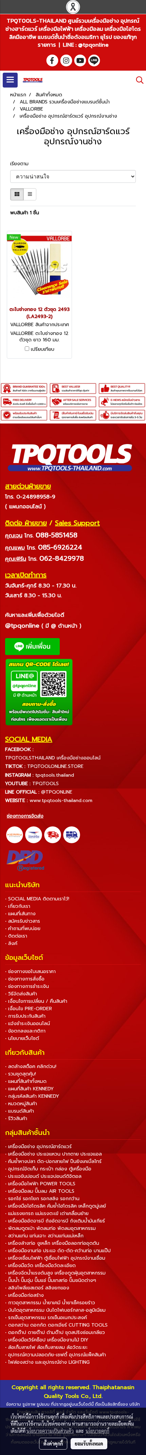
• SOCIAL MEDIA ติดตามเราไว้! (37, 898)
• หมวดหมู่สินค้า (21, 1103)
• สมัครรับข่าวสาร (22, 921)
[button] (137, 80)
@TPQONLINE (56, 792)
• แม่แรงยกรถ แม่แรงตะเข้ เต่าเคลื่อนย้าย (47, 1213)
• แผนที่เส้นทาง (20, 913)
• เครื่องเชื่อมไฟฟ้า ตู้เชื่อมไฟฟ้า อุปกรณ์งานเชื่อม (55, 1258)
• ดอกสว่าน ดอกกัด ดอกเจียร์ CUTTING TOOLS (56, 1325)
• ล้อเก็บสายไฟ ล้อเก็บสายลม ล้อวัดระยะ (46, 1347)
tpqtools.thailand (54, 775)
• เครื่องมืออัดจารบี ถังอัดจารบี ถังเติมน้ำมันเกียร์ (55, 1220)
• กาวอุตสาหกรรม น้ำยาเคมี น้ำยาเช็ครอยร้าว (50, 1302)
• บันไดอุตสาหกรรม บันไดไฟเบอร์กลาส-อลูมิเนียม (55, 1310)
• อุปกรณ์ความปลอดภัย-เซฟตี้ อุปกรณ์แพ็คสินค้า (55, 1354)
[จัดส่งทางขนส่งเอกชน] (71, 835)
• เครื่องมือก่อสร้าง (24, 1295)
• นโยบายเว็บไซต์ (22, 1038)
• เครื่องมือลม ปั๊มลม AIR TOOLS (39, 1191)
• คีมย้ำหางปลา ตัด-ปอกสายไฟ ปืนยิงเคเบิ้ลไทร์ (53, 1161)
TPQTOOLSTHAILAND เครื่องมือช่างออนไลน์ (53, 757)
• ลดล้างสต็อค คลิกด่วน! (30, 1066)
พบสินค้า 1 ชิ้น (24, 212)
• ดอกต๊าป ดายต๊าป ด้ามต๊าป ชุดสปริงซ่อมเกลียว (55, 1332)
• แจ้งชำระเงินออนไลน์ (27, 1023)
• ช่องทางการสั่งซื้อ (24, 979)
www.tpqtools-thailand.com (61, 800)
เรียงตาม (22, 163)
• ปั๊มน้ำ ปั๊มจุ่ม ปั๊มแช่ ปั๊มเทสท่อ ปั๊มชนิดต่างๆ (50, 1280)
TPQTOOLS (45, 783)
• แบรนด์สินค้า (19, 1111)
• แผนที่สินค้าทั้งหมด (26, 1081)
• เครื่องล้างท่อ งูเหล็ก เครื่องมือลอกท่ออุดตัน (52, 1243)
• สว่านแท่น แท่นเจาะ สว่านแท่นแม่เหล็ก (44, 1235)
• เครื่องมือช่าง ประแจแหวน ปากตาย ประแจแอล (53, 1154)
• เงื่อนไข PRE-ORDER (28, 1008)
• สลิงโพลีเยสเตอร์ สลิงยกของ (37, 1287)
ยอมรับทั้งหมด (89, 1443)
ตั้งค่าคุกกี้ (53, 1443)
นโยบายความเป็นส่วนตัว (50, 1431)
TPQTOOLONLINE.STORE (55, 766)
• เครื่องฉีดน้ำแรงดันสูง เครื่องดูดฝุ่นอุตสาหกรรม (55, 1273)
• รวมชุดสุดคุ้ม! (20, 1073)
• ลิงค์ (11, 943)
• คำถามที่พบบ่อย (22, 928)
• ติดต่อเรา (16, 936)
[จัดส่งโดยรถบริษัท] (52, 835)
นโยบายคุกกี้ (97, 1431)
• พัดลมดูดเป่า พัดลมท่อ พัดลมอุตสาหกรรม (50, 1228)
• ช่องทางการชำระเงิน (27, 986)
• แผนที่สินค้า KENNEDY (29, 1088)
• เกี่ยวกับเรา (17, 906)
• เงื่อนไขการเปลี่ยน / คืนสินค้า (36, 1001)
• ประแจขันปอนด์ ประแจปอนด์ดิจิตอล (43, 1176)
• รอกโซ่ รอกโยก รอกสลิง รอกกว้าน (42, 1198)
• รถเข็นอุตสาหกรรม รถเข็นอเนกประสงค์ (46, 1317)
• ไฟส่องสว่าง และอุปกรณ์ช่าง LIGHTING (47, 1362)
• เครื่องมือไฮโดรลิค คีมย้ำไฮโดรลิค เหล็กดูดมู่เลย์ (55, 1206)
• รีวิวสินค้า (16, 1118)
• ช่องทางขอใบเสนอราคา (30, 971)
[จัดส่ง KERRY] (14, 835)
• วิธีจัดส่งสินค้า (21, 993)
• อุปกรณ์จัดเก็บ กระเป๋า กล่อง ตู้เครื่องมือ (48, 1168)
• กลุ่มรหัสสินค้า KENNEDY (32, 1096)
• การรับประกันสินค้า (25, 1016)
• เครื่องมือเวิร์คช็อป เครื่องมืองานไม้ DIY (46, 1339)
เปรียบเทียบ (42, 349)
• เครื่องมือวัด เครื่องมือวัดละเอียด (40, 1265)
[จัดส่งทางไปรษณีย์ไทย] (33, 835)
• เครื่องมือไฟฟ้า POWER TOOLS (40, 1183)
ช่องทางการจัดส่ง (25, 816)
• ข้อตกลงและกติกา (25, 1031)
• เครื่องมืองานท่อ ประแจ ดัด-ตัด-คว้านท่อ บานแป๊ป (58, 1250)
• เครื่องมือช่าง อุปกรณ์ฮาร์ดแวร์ (38, 1146)
